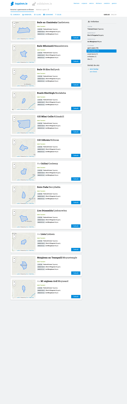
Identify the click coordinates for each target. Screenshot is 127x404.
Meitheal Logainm (41, 9)
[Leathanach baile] (19, 4)
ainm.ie (91, 3)
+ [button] (14, 23)
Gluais (38, 14)
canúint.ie (107, 3)
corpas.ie (84, 3)
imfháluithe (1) (91, 56)
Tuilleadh (75, 38)
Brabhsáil (28, 14)
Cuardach (16, 14)
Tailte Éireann (32, 38)
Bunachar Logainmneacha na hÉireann (22, 9)
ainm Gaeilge (94, 69)
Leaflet (18, 38)
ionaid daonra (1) (92, 54)
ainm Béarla (93, 72)
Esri (27, 38)
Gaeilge (107, 14)
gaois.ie (114, 3)
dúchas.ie (99, 3)
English (113, 14)
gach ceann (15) (92, 48)
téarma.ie (76, 3)
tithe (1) (89, 59)
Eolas (59, 14)
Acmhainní (49, 14)
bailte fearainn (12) (93, 51)
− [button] (14, 26)
